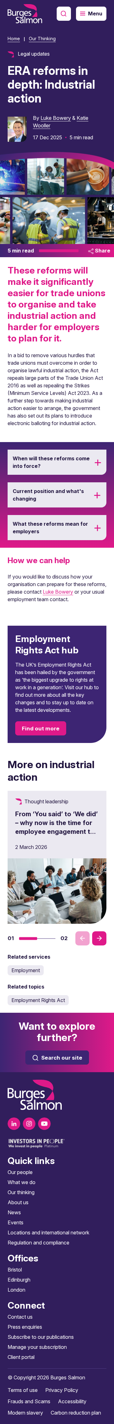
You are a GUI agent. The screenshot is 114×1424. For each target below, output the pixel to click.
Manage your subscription (37, 1347)
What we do (21, 1182)
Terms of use (23, 1390)
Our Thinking (42, 38)
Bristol (15, 1269)
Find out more (41, 728)
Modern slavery (25, 1413)
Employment (25, 970)
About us (18, 1202)
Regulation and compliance (38, 1242)
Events (15, 1222)
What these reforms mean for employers (50, 528)
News (14, 1212)
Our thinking (21, 1192)
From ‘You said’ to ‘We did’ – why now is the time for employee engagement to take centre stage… (56, 827)
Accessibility (72, 1401)
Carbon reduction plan (76, 1413)
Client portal (21, 1357)
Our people (20, 1172)
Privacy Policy (61, 1390)
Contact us (20, 1317)
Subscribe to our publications (41, 1337)
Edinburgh (19, 1280)
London (16, 1290)
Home (14, 38)
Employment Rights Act (38, 1000)
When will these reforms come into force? (51, 462)
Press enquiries (25, 1327)
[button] (28, 938)
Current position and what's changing (48, 495)
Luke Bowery (56, 118)
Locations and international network (48, 1232)
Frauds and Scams (29, 1401)
